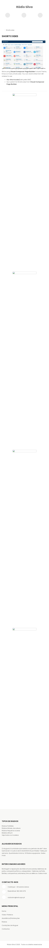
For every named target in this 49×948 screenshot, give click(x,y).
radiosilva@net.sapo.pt (16, 897)
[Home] (2, 30)
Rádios (4, 922)
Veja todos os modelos (10, 835)
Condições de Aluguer (10, 925)
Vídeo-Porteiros (7, 915)
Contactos (6, 929)
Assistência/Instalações (11, 918)
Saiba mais (42, 873)
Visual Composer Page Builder (23, 72)
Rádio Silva (24, 7)
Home (4, 911)
